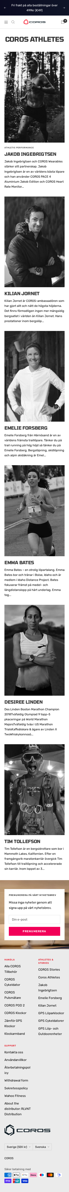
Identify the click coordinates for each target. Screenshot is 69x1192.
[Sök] (13, 22)
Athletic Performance (19, 147)
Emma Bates (19, 562)
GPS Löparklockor (51, 1013)
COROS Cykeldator (12, 982)
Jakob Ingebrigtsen (30, 154)
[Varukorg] (63, 22)
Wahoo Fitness (15, 1096)
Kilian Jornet (22, 293)
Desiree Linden (23, 702)
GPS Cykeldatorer (51, 1021)
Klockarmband (14, 1034)
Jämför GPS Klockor (13, 1023)
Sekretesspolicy (16, 1088)
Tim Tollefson (22, 841)
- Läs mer (34, 10)
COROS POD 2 (14, 1005)
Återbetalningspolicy (17, 1070)
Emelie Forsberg (26, 428)
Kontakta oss (13, 1052)
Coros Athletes (49, 977)
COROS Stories (49, 969)
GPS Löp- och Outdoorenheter (50, 1031)
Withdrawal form (16, 1080)
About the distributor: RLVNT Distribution (17, 1109)
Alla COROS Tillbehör (12, 968)
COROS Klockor (15, 1013)
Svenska (40, 1147)
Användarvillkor (15, 1060)
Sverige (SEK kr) (17, 1147)
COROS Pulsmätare (12, 995)
